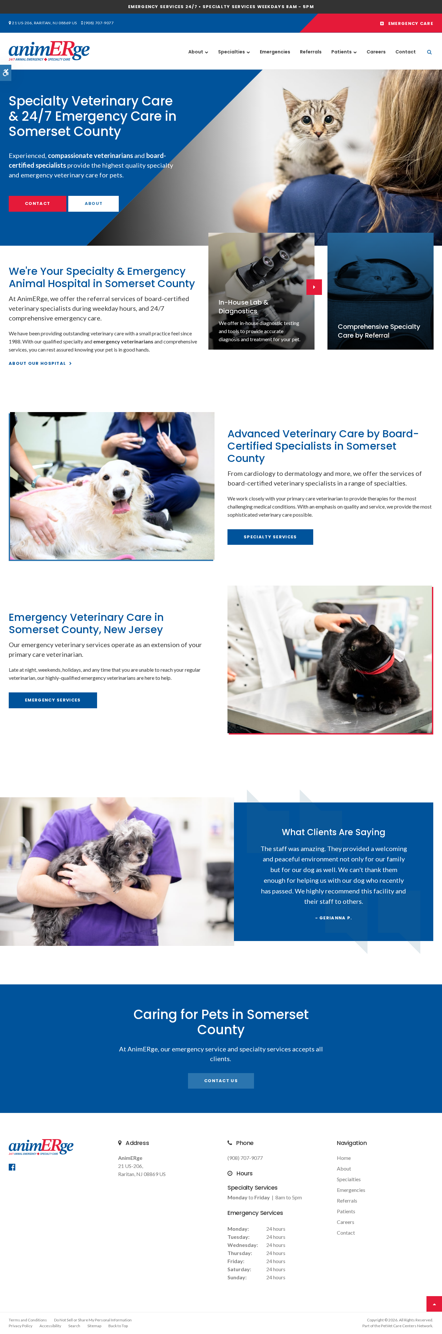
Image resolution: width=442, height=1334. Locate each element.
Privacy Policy (20, 1325)
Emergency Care (408, 23)
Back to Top (118, 1325)
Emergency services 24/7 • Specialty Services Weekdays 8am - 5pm (221, 7)
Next (437, 156)
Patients (341, 52)
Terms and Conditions (28, 1319)
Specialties (231, 52)
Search (74, 1325)
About (195, 52)
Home (344, 1158)
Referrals (311, 52)
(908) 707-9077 (99, 22)
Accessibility (50, 1325)
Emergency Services (53, 700)
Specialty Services (270, 537)
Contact (405, 52)
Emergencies (275, 52)
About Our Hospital (37, 363)
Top (434, 1304)
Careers (376, 52)
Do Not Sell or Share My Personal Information (93, 1319)
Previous (5, 156)
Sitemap (94, 1325)
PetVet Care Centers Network (406, 1325)
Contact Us (221, 1081)
